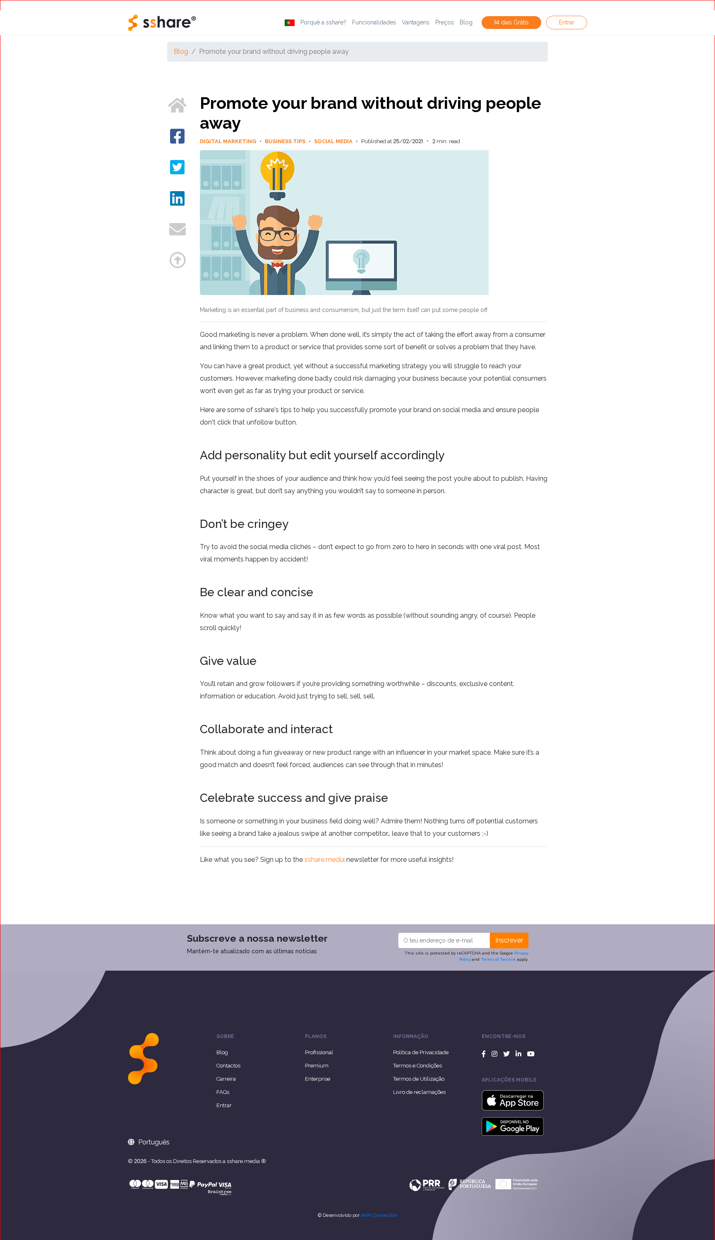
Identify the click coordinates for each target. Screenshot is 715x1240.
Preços (444, 22)
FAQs (222, 1092)
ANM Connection (379, 1215)
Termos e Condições (417, 1066)
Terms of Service (498, 959)
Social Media (336, 141)
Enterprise (317, 1079)
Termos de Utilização (418, 1079)
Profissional (319, 1052)
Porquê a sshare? (323, 22)
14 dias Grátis (511, 22)
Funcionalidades (374, 22)
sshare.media (325, 859)
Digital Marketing (231, 141)
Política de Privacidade (421, 1052)
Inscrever (509, 940)
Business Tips (288, 141)
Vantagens (415, 22)
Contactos (228, 1066)
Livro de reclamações (419, 1092)
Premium (317, 1066)
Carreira (226, 1079)
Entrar (566, 22)
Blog (466, 22)
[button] (290, 22)
